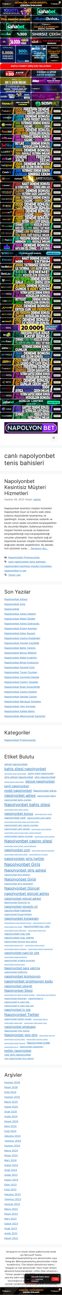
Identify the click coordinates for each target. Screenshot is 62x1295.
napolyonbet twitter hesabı (18, 1019)
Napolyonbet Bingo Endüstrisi (21, 662)
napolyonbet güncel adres (26, 893)
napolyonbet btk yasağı (43, 814)
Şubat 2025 (11, 1106)
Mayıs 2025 (11, 1101)
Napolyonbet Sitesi (18, 990)
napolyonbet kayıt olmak (13, 927)
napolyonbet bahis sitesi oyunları (16, 810)
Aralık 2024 (11, 1116)
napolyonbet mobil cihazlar (35, 945)
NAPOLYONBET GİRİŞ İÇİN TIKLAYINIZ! (31, 66)
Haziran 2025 (12, 1097)
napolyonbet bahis (46, 796)
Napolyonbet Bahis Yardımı (20, 648)
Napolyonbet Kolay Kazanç (19, 633)
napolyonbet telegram (15, 998)
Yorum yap (14, 575)
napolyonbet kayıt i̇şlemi (42, 923)
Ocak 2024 (10, 1170)
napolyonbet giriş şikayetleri (18, 883)
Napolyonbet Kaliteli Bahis (19, 711)
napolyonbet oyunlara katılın (14, 964)
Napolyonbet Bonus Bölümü (20, 652)
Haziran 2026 (12, 1082)
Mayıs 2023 (11, 1209)
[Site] (31, 111)
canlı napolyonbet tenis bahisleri (27, 561)
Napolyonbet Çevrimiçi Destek (21, 677)
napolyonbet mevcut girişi (13, 945)
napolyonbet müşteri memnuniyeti (40, 949)
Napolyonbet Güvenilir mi (17, 902)
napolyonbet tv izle (15, 570)
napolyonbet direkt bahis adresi (16, 854)
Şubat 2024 (11, 1165)
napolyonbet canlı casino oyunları (21, 825)
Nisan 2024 (11, 1155)
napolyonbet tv (35, 998)
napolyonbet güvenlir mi (21, 906)
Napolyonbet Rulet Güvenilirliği (22, 687)
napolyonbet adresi (20, 795)
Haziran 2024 (12, 1145)
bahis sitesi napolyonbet (25, 769)
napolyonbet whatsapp (20, 1026)
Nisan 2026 (11, 1087)
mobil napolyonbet (18, 790)
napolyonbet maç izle (17, 933)
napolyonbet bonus (18, 813)
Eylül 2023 (10, 1189)
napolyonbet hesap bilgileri (18, 914)
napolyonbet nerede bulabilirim (15, 957)
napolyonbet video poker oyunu (35, 1023)
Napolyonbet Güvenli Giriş (19, 667)
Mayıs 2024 (11, 1150)
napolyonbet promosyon (22, 976)
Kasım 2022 (11, 1238)
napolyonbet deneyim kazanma (43, 851)
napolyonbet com (17, 850)
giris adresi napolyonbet (18, 777)
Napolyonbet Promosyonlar (24, 557)
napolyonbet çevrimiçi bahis (14, 1039)
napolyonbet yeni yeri (47, 1035)
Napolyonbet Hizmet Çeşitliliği (21, 643)
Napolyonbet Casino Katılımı (20, 691)
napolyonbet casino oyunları (18, 836)
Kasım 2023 (11, 1179)
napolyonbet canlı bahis (39, 818)
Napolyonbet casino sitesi (28, 841)
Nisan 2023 (11, 1213)
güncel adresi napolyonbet (14, 782)
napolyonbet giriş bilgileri (17, 874)
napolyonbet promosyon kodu (28, 981)
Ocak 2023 (10, 1228)
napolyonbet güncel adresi (22, 898)
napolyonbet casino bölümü (41, 829)
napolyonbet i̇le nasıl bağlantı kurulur (17, 923)
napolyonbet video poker (13, 1023)
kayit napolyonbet (16, 786)
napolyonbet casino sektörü (44, 837)
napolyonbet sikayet (18, 986)
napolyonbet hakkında (17, 910)
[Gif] (31, 179)
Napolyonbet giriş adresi (25, 870)
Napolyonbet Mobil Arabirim (20, 657)
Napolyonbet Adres (45, 790)
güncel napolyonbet (40, 781)
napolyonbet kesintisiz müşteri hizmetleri (27, 566)
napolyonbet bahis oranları (17, 800)
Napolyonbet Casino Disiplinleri (22, 638)
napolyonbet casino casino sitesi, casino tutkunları (22, 833)
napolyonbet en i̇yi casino (38, 854)
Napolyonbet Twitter (21, 1014)
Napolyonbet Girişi (20, 879)
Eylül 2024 (10, 1131)
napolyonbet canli (15, 817)
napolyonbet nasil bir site (21, 953)
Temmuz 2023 (12, 1199)
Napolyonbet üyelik (38, 1042)
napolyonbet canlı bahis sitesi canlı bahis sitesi (21, 822)
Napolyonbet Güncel (22, 888)
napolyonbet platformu (15, 972)
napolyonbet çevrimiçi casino (37, 1039)
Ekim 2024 (10, 1126)
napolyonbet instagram (21, 918)
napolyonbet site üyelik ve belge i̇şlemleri (19, 995)
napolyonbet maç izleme (19, 937)
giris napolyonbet (45, 777)
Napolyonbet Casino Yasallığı (21, 682)
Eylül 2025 (10, 1092)
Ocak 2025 (10, 1111)
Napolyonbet (11, 609)
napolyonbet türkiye (40, 1019)
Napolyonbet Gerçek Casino (20, 696)
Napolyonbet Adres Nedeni (20, 613)
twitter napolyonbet (17, 1050)
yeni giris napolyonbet (17, 1054)
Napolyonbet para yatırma (22, 968)
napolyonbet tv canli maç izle (19, 1005)
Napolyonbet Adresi (15, 599)
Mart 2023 (10, 1218)
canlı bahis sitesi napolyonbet (15, 774)
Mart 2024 (10, 1160)
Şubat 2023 (11, 1223)
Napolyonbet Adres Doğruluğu (21, 623)
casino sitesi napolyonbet (41, 773)
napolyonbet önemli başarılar (15, 1043)
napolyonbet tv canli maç (17, 1002)
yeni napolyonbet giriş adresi (19, 1058)
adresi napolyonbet (15, 764)
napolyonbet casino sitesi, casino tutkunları (20, 846)
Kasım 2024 (11, 1121)
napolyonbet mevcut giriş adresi (20, 941)
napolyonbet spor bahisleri (46, 995)
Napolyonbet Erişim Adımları (20, 628)
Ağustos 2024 (12, 1136)
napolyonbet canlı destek (17, 829)
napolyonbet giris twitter (24, 859)
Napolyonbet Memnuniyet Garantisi (24, 716)
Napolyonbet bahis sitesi (27, 804)
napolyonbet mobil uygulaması (15, 949)
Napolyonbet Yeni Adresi (17, 1030)
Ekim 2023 (10, 1184)
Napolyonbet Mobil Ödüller (19, 618)
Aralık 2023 (11, 1175)
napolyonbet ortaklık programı (19, 960)
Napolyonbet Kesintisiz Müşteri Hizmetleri (25, 487)
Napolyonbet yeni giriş (21, 1035)
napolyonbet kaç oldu (37, 926)
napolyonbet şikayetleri (31, 1046)
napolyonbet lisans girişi (37, 930)
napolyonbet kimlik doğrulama (15, 930)
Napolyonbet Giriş (14, 604)
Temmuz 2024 (12, 1140)
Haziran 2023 (12, 1204)
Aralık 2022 (10, 1233)
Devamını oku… (39, 548)
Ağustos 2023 (12, 1194)
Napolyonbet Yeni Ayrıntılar (20, 706)
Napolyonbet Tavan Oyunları (20, 672)
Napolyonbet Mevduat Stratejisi (22, 701)
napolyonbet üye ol (11, 1047)
